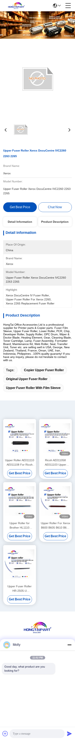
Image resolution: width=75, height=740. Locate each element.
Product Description (55, 221)
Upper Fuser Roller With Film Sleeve (33, 388)
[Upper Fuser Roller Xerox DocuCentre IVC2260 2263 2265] (37, 79)
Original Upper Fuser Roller (26, 379)
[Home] (38, 632)
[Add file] (5, 733)
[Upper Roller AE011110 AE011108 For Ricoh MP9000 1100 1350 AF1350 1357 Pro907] (19, 438)
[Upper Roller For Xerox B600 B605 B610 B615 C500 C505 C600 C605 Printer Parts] (55, 501)
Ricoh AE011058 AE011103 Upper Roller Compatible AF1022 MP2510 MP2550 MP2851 (55, 463)
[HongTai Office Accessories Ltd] (16, 5)
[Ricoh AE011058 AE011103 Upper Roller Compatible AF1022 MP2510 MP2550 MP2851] (55, 438)
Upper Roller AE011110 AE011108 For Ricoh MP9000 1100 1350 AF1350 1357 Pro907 (19, 463)
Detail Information (20, 221)
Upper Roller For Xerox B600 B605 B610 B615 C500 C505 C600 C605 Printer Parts (55, 526)
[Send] (69, 733)
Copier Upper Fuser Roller (44, 370)
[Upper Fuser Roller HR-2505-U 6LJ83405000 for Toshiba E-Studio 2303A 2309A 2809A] (19, 564)
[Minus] (69, 644)
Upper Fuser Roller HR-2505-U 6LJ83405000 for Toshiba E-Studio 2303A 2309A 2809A (19, 589)
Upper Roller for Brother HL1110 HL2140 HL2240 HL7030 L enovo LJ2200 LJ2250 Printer (19, 526)
